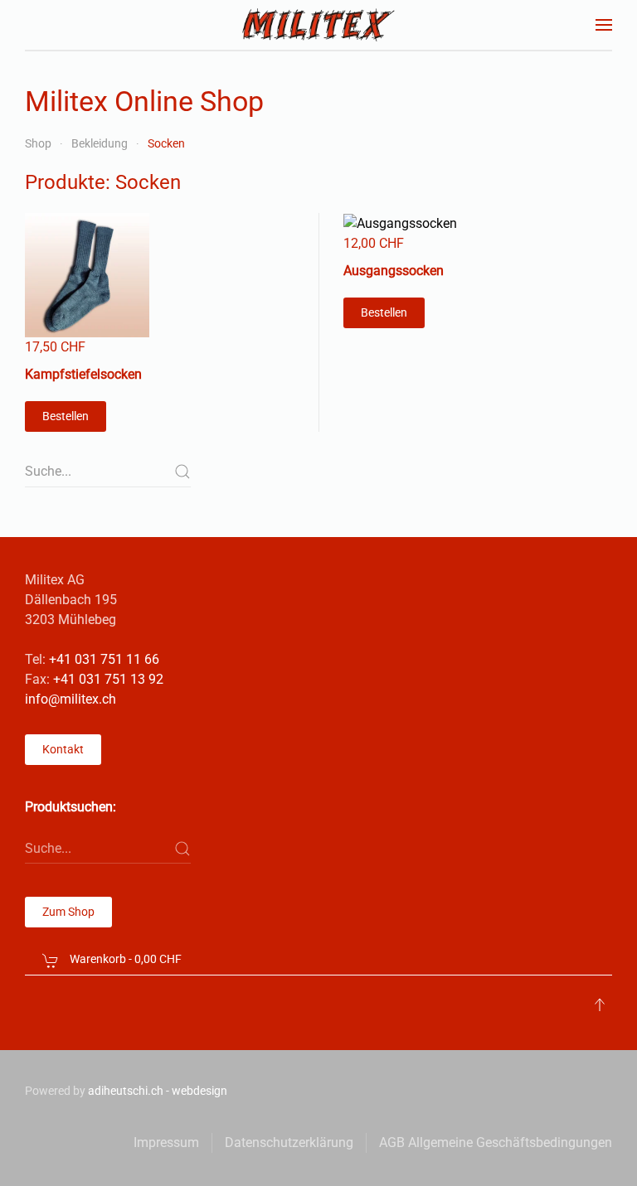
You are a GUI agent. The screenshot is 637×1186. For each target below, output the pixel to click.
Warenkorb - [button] (124, 959)
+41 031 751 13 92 (108, 679)
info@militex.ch (70, 699)
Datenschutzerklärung (289, 1142)
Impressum (166, 1142)
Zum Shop (68, 911)
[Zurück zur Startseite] (319, 25)
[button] (604, 25)
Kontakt (63, 749)
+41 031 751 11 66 (104, 659)
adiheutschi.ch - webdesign (157, 1090)
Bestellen (65, 416)
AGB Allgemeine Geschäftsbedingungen (495, 1142)
